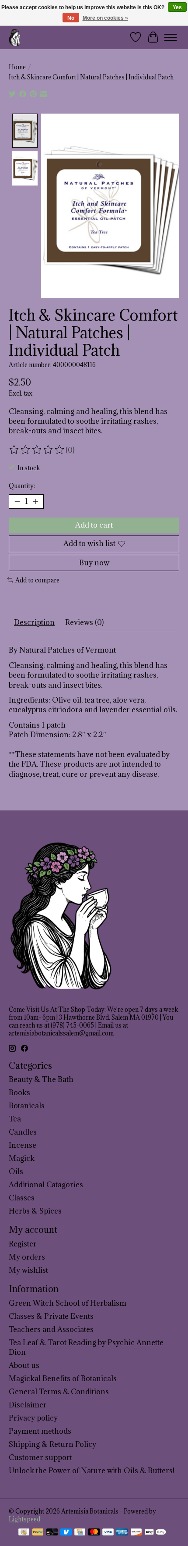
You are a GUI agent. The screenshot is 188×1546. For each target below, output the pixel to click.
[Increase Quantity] (35, 501)
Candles (23, 1132)
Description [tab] (34, 622)
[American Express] (122, 1532)
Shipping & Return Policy (52, 1444)
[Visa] (108, 1532)
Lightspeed (24, 1519)
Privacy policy (33, 1418)
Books (19, 1092)
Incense (22, 1145)
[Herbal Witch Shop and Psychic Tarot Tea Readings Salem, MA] (15, 37)
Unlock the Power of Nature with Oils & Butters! (91, 1470)
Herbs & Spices (35, 1211)
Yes (177, 7)
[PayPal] (38, 1532)
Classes (22, 1198)
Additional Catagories (46, 1184)
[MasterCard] (94, 1532)
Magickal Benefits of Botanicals (63, 1378)
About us (24, 1365)
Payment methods (40, 1431)
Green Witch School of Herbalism (67, 1303)
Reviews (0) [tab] (84, 622)
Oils (16, 1171)
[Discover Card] (136, 1532)
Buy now (94, 563)
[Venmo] (66, 1532)
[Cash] (23, 1532)
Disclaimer (28, 1405)
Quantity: (22, 486)
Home (17, 67)
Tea (15, 1119)
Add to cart (94, 525)
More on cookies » (105, 18)
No (70, 18)
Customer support (40, 1457)
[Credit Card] (79, 1532)
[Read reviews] (37, 450)
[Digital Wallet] (155, 1532)
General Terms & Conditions (59, 1391)
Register (23, 1244)
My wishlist (28, 1270)
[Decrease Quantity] (17, 501)
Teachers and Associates (51, 1329)
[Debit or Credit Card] (52, 1532)
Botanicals (27, 1105)
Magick (22, 1158)
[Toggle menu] (170, 37)
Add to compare (37, 580)
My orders (27, 1257)
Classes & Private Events (51, 1316)
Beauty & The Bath (41, 1079)
